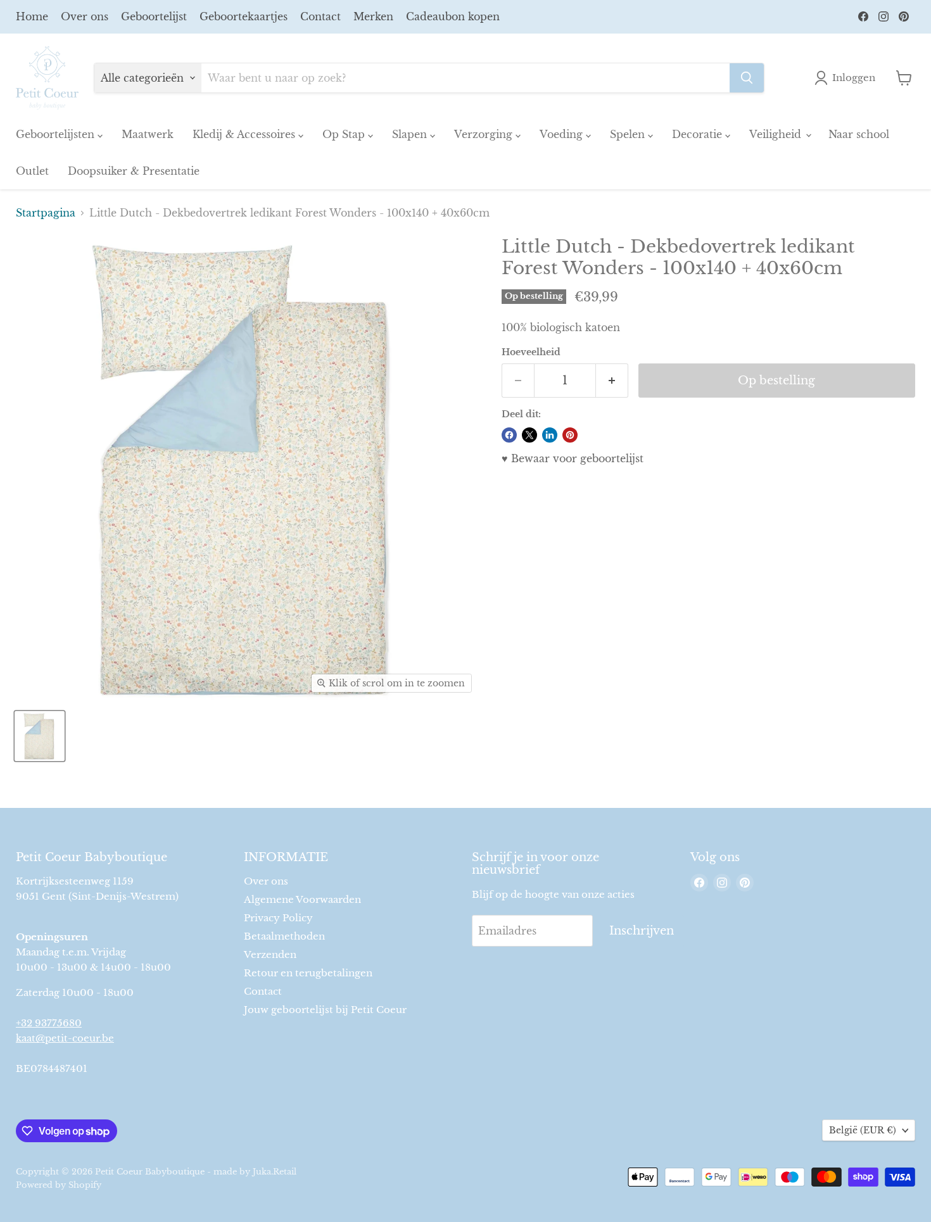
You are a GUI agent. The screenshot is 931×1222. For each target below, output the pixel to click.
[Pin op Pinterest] (570, 435)
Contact (320, 16)
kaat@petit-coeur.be (65, 1038)
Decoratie (698, 134)
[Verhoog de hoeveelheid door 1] (612, 380)
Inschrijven (641, 931)
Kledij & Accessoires (245, 134)
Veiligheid (776, 134)
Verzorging (485, 134)
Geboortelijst (154, 16)
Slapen (411, 134)
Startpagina (45, 212)
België (862, 1130)
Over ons (84, 16)
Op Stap (345, 134)
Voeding (563, 134)
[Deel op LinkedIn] (549, 435)
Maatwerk (148, 134)
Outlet (32, 171)
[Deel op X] (529, 435)
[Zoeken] (747, 77)
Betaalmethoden (284, 936)
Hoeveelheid (531, 352)
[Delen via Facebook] (509, 435)
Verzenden (270, 954)
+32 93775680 (49, 1023)
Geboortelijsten (57, 134)
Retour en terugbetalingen (308, 973)
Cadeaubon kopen (453, 16)
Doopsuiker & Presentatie (134, 171)
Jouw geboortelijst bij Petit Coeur (325, 1010)
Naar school (858, 134)
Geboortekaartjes (244, 16)
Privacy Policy (278, 918)
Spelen (629, 134)
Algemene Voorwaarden (302, 899)
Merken (373, 16)
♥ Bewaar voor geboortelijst (572, 458)
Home (32, 16)
